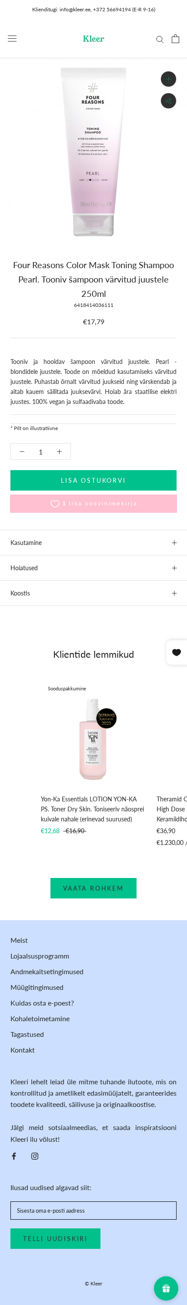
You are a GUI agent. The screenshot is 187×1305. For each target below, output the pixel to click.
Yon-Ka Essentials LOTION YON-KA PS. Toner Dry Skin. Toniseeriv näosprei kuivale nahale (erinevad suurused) (92, 809)
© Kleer (93, 1283)
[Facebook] (13, 1155)
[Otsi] (160, 39)
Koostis (20, 593)
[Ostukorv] (175, 38)
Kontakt (22, 1050)
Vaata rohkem (93, 888)
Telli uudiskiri (55, 1238)
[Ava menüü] (12, 38)
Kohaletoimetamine (40, 1018)
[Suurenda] (168, 79)
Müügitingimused (36, 987)
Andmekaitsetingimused (46, 971)
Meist (19, 940)
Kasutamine (26, 542)
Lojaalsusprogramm (39, 956)
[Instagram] (34, 1155)
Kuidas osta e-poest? (42, 1003)
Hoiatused (24, 568)
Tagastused (27, 1034)
